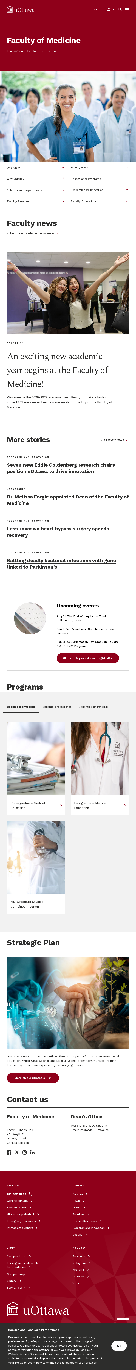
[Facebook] (9, 1152)
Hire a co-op (20, 1214)
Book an (16, 1287)
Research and (88, 1227)
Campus (16, 1256)
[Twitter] (17, 1152)
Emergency (21, 1221)
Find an (16, 1207)
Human (84, 1221)
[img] (21, 9)
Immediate (19, 1227)
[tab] (21, 708)
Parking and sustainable (22, 1265)
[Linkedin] (32, 1152)
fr (95, 9)
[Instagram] (24, 1152)
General (17, 1200)
